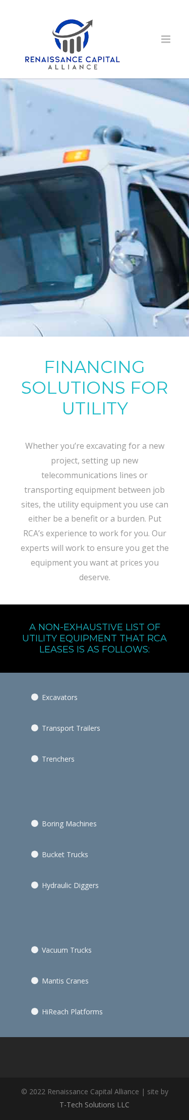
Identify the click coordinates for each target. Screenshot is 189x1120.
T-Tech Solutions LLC (94, 1104)
